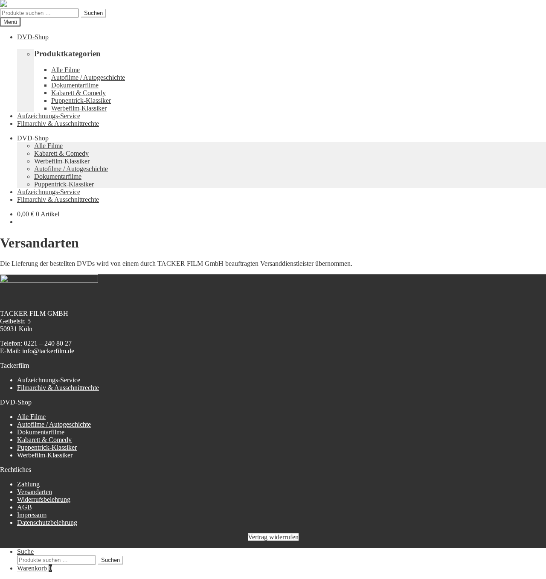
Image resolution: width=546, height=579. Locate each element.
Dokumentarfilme (75, 85)
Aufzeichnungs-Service (48, 115)
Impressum (31, 514)
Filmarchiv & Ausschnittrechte (58, 123)
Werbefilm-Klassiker (79, 108)
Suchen (93, 13)
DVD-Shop (33, 37)
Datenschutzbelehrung (47, 522)
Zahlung (28, 484)
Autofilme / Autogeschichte (88, 77)
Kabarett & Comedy (78, 92)
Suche (25, 551)
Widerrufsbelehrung (43, 499)
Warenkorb (34, 568)
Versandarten (34, 491)
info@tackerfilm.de (48, 351)
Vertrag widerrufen (273, 537)
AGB (24, 507)
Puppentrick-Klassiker (81, 100)
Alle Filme (65, 69)
